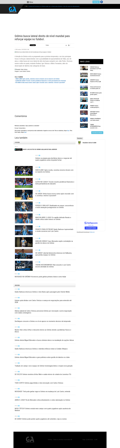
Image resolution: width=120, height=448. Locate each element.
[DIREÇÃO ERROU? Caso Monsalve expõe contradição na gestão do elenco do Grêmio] (24, 242)
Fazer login (96, 2)
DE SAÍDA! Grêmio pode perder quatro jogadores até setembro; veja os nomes (49, 6)
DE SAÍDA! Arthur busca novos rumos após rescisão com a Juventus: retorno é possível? (40, 82)
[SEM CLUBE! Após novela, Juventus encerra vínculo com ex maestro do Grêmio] (24, 171)
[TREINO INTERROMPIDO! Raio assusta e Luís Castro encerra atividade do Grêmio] (24, 266)
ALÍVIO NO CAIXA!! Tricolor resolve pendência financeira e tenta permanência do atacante (41, 80)
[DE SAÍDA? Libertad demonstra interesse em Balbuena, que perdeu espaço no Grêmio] (24, 254)
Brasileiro (79, 138)
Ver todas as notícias (97, 132)
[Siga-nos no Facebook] (101, 2)
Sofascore (92, 232)
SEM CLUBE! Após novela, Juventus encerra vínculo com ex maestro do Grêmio (38, 79)
